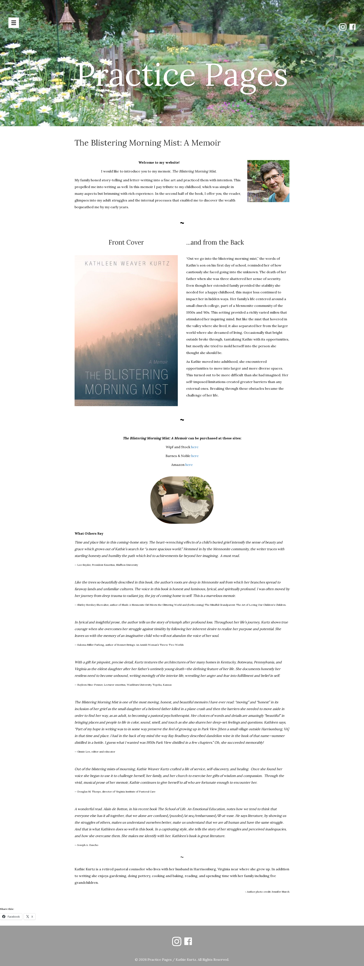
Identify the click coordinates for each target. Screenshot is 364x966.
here (194, 447)
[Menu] (13, 22)
